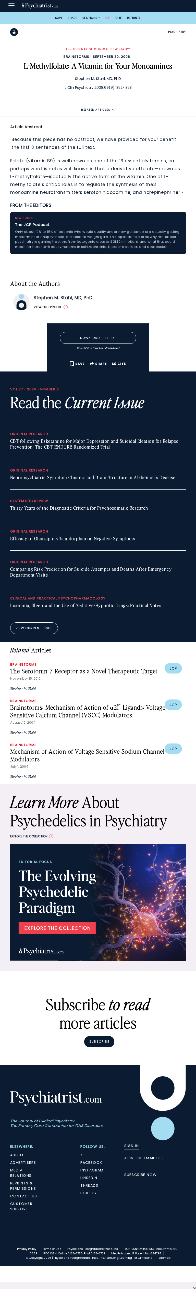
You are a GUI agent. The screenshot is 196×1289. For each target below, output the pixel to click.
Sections (89, 18)
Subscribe (99, 1041)
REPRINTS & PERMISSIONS (23, 1186)
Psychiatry (177, 32)
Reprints (134, 18)
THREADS (89, 1185)
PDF (107, 18)
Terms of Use (51, 1249)
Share (72, 18)
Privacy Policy (26, 1249)
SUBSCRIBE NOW (140, 1174)
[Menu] (11, 5)
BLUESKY (88, 1193)
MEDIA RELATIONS (21, 1173)
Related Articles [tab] (95, 110)
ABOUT (17, 1154)
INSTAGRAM (92, 1170)
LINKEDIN (88, 1177)
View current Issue (34, 628)
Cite (118, 18)
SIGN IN (131, 1145)
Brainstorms (76, 56)
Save (59, 18)
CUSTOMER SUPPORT (21, 1206)
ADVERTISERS (23, 1162)
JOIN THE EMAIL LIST (144, 1158)
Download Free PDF (98, 338)
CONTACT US (23, 1196)
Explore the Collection (28, 836)
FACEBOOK (91, 1162)
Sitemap (164, 1258)
